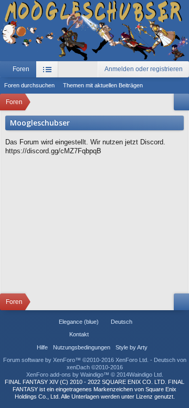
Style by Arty (132, 347)
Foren (21, 69)
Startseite (98, 334)
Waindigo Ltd (145, 374)
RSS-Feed (123, 334)
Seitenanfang (110, 334)
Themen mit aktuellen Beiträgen (103, 85)
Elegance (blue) (79, 322)
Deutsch (121, 322)
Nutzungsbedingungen (81, 347)
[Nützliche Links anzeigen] (181, 102)
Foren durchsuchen (29, 85)
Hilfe (42, 347)
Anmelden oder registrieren (143, 69)
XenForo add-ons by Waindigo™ (67, 374)
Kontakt (79, 334)
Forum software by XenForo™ (76, 360)
